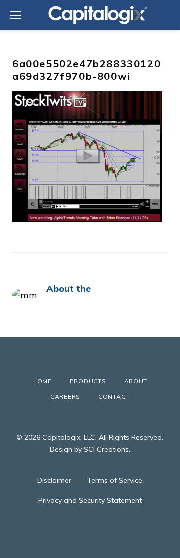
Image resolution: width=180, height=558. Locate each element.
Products (88, 381)
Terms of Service (115, 480)
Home (42, 381)
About (136, 381)
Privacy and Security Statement (90, 500)
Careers (65, 396)
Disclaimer (55, 480)
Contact (114, 396)
